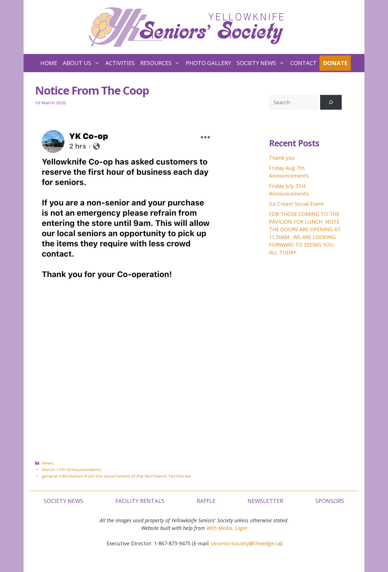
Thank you (282, 157)
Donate (335, 63)
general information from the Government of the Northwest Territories (116, 476)
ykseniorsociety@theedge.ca (245, 543)
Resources (156, 63)
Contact (303, 63)
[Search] (331, 102)
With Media (219, 528)
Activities (120, 63)
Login (241, 528)
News (47, 463)
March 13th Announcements (71, 469)
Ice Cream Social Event (296, 203)
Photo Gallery (208, 63)
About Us (77, 63)
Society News (256, 63)
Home (48, 63)
